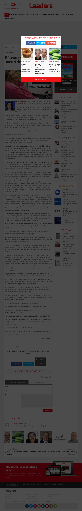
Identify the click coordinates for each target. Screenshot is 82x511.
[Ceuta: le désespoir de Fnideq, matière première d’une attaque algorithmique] (41, 54)
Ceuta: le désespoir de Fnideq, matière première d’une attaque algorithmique (40, 68)
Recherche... (59, 6)
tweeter (42, 43)
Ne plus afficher (41, 79)
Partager (31, 43)
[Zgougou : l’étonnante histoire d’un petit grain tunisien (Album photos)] (27, 54)
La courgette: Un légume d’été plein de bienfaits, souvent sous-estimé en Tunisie (55, 67)
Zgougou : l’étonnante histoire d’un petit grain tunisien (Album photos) (26, 67)
